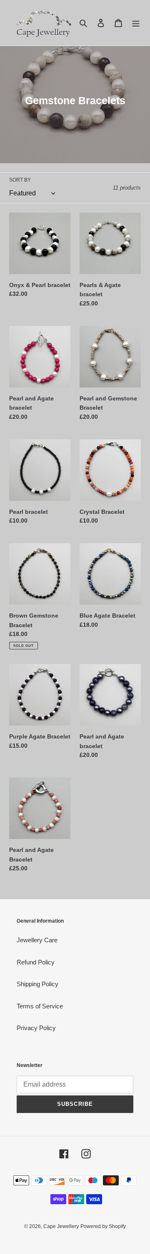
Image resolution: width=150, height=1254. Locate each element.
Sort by (20, 180)
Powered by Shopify (103, 1226)
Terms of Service (40, 1006)
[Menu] (136, 23)
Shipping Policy (37, 983)
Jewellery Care (37, 940)
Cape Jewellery (61, 1226)
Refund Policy (36, 962)
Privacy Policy (36, 1027)
